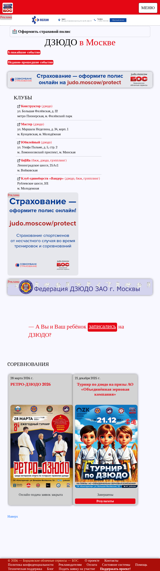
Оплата (92, 565)
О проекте (92, 560)
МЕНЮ (148, 7)
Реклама (6, 17)
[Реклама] (80, 287)
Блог (50, 569)
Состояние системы (116, 565)
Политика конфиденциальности (31, 565)
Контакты (111, 560)
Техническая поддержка (25, 569)
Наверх (13, 516)
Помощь (141, 565)
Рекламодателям (70, 565)
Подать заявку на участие (77, 569)
